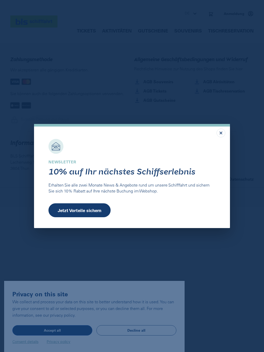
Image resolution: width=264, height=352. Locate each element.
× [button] (221, 133)
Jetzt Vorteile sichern (79, 210)
